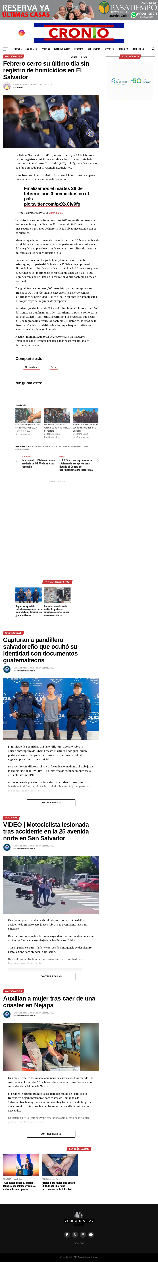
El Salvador (63, 447)
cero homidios (44, 447)
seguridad (23, 450)
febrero (77, 447)
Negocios (78, 49)
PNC (87, 447)
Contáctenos (79, 1243)
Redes (84, 57)
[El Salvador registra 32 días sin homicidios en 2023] (28, 415)
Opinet (74, 57)
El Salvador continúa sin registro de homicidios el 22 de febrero (56, 427)
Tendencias (138, 49)
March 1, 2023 (56, 212)
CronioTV (123, 49)
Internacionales (62, 49)
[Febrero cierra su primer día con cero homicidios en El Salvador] (85, 415)
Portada (17, 49)
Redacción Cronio (26, 670)
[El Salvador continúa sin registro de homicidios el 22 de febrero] (57, 415)
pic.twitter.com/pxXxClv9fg (52, 204)
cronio (20, 87)
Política (46, 49)
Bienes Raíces (93, 49)
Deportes (109, 49)
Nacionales (31, 49)
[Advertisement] (57, 529)
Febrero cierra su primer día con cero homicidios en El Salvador (85, 427)
